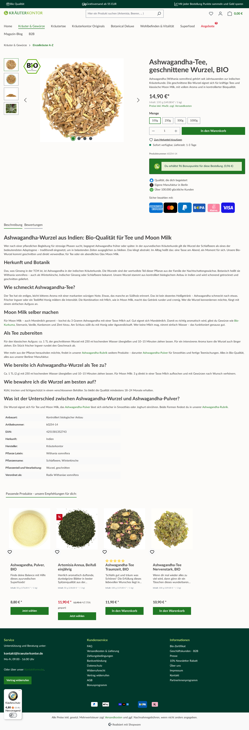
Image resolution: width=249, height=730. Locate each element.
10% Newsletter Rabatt (184, 661)
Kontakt (174, 675)
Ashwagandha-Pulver (155, 353)
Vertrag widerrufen (17, 680)
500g (180, 120)
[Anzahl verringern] (153, 131)
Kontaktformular (34, 669)
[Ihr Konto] (220, 14)
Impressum (176, 670)
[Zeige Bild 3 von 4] (84, 138)
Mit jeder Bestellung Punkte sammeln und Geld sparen (210, 4)
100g (155, 120)
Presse (173, 656)
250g (168, 120)
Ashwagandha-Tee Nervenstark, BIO (167, 567)
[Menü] (19, 691)
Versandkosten (113, 717)
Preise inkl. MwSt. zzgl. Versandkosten (170, 106)
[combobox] (120, 14)
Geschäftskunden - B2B (184, 651)
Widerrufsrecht (96, 670)
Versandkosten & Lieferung (103, 651)
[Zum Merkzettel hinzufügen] (10, 552)
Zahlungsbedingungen (100, 656)
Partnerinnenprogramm (184, 680)
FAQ (89, 646)
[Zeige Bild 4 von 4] (90, 138)
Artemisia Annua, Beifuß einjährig (77, 567)
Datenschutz (94, 665)
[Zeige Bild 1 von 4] (73, 138)
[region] (72, 100)
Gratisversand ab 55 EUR (101, 4)
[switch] (13, 715)
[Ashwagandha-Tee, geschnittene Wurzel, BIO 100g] (82, 100)
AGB (89, 680)
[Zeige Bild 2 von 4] (79, 138)
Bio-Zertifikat (178, 646)
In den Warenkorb (213, 130)
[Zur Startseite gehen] (23, 13)
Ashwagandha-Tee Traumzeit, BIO (119, 567)
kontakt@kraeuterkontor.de (23, 653)
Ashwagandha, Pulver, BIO (28, 567)
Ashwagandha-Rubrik (94, 353)
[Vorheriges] (25, 100)
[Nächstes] (138, 100)
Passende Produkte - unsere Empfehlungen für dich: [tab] (41, 493)
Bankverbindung (96, 661)
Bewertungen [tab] (33, 224)
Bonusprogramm (97, 685)
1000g (194, 120)
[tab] (13, 225)
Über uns (175, 665)
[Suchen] (159, 14)
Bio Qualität (17, 4)
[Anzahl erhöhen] (176, 131)
